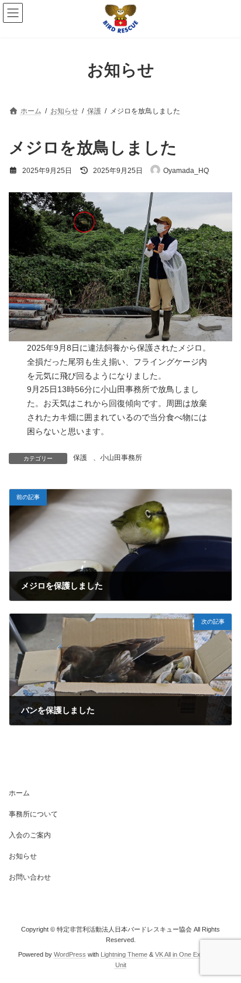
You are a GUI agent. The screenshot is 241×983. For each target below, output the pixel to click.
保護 (80, 458)
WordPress (70, 954)
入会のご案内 (30, 835)
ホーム (19, 793)
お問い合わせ (30, 877)
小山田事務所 (121, 458)
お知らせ (23, 856)
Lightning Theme (124, 954)
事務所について (33, 814)
